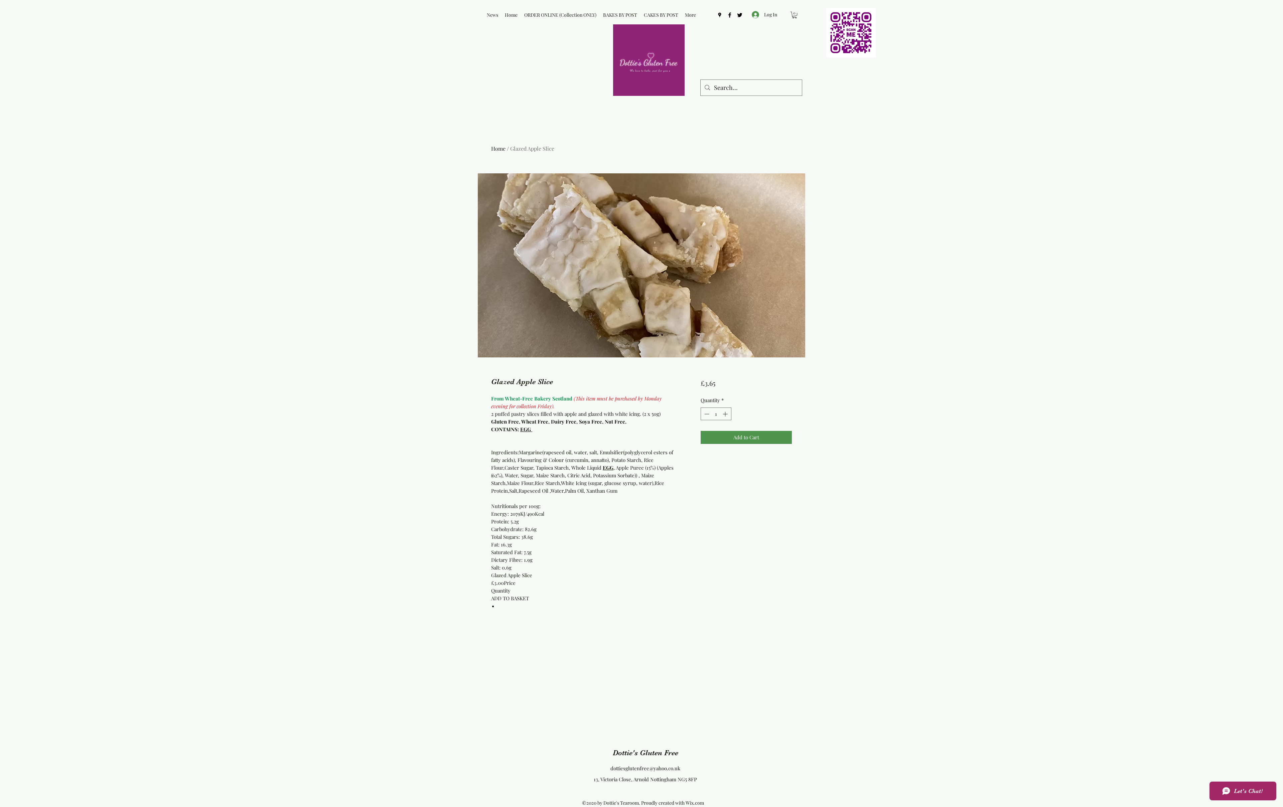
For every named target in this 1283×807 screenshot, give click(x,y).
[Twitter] (739, 15)
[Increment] (725, 414)
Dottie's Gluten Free (645, 753)
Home (498, 148)
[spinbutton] (715, 414)
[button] (795, 15)
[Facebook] (729, 15)
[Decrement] (706, 414)
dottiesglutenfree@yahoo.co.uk (645, 768)
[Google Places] (719, 15)
